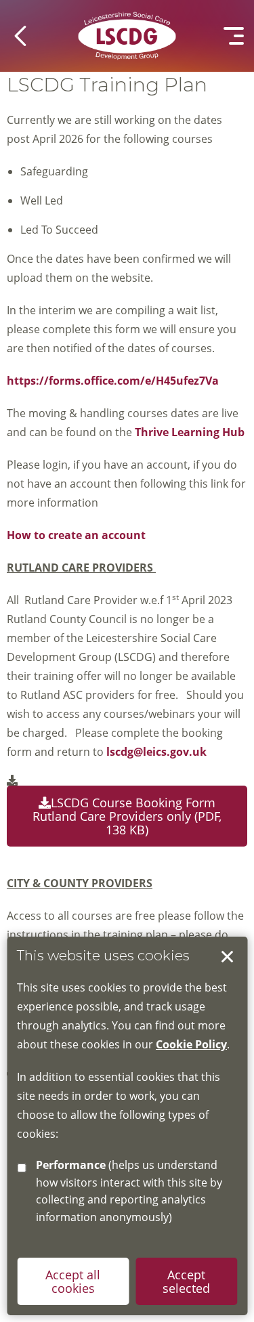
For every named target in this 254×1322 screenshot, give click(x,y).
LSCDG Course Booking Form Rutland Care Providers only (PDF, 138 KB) (127, 816)
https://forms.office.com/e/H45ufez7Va (113, 380)
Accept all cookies (72, 1281)
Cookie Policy (191, 1044)
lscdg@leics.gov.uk (156, 751)
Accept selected (227, 957)
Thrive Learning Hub (191, 432)
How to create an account (76, 535)
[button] (20, 35)
